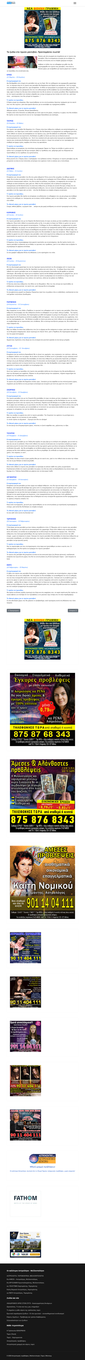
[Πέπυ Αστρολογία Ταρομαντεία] (42, 947)
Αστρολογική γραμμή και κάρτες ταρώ (21, 1344)
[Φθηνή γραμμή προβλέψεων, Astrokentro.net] (42, 1159)
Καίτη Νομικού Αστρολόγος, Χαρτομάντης (22, 1289)
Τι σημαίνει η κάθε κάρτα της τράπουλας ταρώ (23, 1310)
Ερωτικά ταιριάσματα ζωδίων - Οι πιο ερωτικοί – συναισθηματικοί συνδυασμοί (35, 1313)
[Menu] (75, 3)
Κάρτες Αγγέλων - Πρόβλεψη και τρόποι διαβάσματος (26, 1317)
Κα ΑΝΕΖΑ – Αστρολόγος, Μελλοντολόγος (22, 1279)
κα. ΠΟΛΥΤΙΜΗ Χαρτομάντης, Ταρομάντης (22, 1286)
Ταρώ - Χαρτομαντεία (14, 1337)
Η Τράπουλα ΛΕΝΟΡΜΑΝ (16, 1331)
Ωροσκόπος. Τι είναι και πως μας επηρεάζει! (23, 1307)
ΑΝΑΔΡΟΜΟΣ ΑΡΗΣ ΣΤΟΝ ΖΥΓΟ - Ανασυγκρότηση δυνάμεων (29, 1303)
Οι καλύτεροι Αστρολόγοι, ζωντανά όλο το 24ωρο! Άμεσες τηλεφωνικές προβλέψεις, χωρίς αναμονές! (42, 1171)
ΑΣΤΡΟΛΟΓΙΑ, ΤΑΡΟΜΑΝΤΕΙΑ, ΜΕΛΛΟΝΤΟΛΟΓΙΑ (25, 1276)
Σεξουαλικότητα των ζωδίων (17, 1320)
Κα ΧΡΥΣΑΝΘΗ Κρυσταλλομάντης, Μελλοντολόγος (25, 1283)
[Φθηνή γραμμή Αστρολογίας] (42, 27)
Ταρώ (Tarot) (11, 1334)
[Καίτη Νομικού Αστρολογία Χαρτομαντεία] (42, 882)
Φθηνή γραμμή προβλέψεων (42, 1167)
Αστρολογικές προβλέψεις (16, 1341)
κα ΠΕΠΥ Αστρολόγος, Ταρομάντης (19, 1293)
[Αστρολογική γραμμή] (42, 709)
